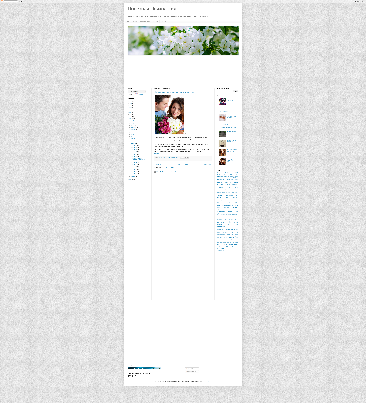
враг (225, 177)
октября (133, 125)
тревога (219, 240)
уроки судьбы (235, 242)
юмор (222, 250)
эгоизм (231, 248)
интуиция (236, 190)
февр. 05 (134, 171)
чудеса (227, 248)
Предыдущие (207, 164)
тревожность (225, 240)
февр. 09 (134, 167)
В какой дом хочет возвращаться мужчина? (231, 160)
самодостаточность (233, 227)
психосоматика (234, 217)
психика (225, 216)
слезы (218, 232)
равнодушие (230, 219)
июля (132, 132)
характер (226, 246)
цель (232, 246)
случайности (225, 232)
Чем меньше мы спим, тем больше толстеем (231, 116)
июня (132, 134)
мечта (227, 195)
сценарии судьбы (222, 237)
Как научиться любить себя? (230, 99)
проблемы (235, 214)
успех (218, 244)
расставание (220, 222)
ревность (229, 222)
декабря (133, 121)
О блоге (155, 21)
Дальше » (157, 153)
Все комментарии (192, 371)
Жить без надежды (225, 111)
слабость (236, 230)
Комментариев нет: (173, 157)
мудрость (227, 197)
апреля (133, 138)
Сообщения (190, 368)
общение (235, 207)
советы (232, 232)
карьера (219, 192)
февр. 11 (134, 162)
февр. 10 (134, 164)
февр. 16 (134, 151)
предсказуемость (225, 214)
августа (133, 129)
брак (236, 172)
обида (236, 205)
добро (230, 182)
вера (237, 174)
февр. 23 (134, 145)
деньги (227, 181)
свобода (219, 230)
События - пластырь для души (228, 127)
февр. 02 (134, 173)
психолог (219, 217)
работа (225, 219)
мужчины (228, 199)
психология (226, 217)
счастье (231, 237)
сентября (133, 127)
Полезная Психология (152, 8)
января (133, 176)
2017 (130, 105)
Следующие (158, 164)
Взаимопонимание (223, 176)
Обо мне (163, 21)
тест (237, 239)
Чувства (187, 160)
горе (232, 179)
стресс (230, 236)
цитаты (236, 246)
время (229, 177)
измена (231, 190)
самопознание (232, 229)
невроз (236, 202)
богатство (232, 172)
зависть (229, 187)
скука (232, 230)
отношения (182, 160)
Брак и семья (224, 174)
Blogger (209, 381)
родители (220, 224)
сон (237, 232)
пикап (224, 213)
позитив (229, 213)
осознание (235, 209)
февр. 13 (134, 156)
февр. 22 (134, 147)
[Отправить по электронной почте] (181, 158)
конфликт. (228, 192)
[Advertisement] (183, 71)
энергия (219, 250)
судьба (236, 236)
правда (219, 214)
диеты (226, 182)
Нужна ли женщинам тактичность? (232, 150)
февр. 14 (134, 154)
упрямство (229, 242)
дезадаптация (220, 180)
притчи (231, 214)
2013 (130, 114)
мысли (233, 199)
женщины (172, 160)
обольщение (226, 207)
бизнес (226, 172)
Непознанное (221, 205)
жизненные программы (233, 186)
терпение (232, 239)
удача (223, 242)
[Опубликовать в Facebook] (186, 158)
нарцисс (236, 200)
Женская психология (164, 160)
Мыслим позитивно (227, 201)
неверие (229, 202)
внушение (232, 176)
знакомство (225, 190)
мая (132, 136)
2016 (130, 107)
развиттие (225, 221)
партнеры (236, 211)
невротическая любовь (223, 204)
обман (218, 207)
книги (223, 192)
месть (223, 195)
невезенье (219, 202)
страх (225, 236)
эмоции (236, 249)
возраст (236, 176)
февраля (133, 143)
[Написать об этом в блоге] (182, 158)
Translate (140, 94)
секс (223, 230)
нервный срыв (230, 205)
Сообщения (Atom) (169, 167)
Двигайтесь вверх (231, 131)
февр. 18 (134, 149)
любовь (177, 160)
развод (231, 221)
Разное (236, 221)
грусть (236, 179)
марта (132, 141)
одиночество (220, 209)
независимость (234, 204)
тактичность (220, 239)
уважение (219, 242)
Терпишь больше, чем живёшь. (231, 141)
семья (226, 231)
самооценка (220, 229)
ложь (237, 194)
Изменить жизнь (145, 21)
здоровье (227, 189)
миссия (231, 195)
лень (233, 192)
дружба (236, 182)
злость (232, 189)
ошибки (230, 211)
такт (237, 237)
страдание (219, 235)
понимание (235, 213)
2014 (130, 112)
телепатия (226, 239)
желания (220, 184)
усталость (224, 244)
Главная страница (132, 21)
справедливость (221, 234)
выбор (228, 179)
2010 (130, 179)
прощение (219, 216)
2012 (130, 116)
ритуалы (236, 222)
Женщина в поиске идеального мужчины (174, 92)
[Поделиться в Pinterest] (188, 158)
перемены (219, 213)
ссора (228, 234)
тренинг (230, 240)
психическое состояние (232, 216)
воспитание (220, 177)
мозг (234, 195)
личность (227, 194)
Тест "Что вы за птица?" (226, 124)
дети (231, 181)
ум (225, 242)
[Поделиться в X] (184, 158)
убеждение (235, 240)
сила (229, 230)
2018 (130, 103)
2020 (130, 101)
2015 (130, 110)
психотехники (220, 219)
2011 (130, 119)
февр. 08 (134, 169)
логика (233, 194)
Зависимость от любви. (226, 108)
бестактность (220, 172)
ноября (133, 123)
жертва (225, 186)
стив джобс (234, 234)
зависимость (220, 187)
